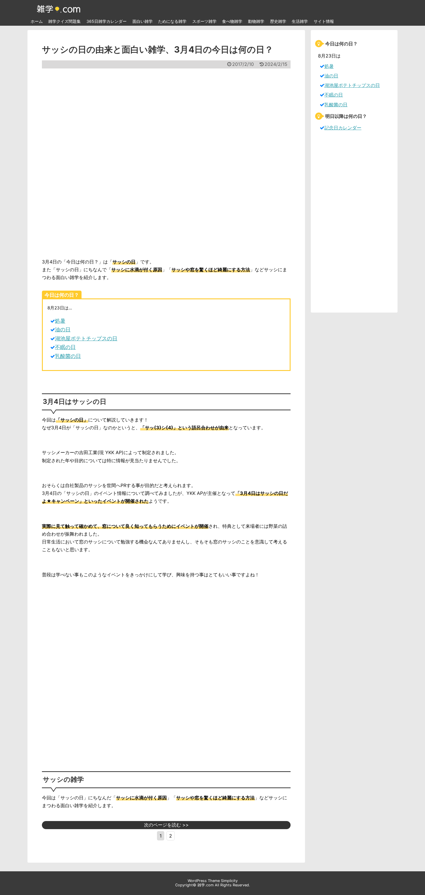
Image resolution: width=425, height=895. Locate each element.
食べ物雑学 (232, 21)
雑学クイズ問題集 (64, 21)
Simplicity (229, 881)
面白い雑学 (142, 21)
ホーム (37, 21)
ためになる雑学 (172, 21)
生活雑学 (300, 21)
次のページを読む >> (166, 825)
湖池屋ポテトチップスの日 (86, 338)
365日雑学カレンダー (106, 21)
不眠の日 (65, 347)
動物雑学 (256, 21)
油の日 (63, 329)
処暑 (60, 321)
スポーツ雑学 (204, 21)
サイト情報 (324, 21)
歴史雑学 (278, 21)
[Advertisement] (166, 163)
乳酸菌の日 (68, 356)
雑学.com (205, 885)
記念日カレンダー (342, 128)
